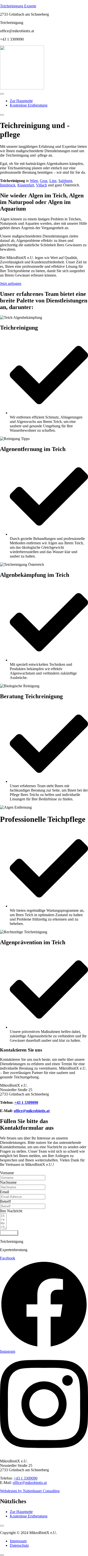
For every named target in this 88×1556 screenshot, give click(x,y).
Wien (34, 181)
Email (4, 1192)
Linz (52, 181)
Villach (41, 185)
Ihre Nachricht (11, 1211)
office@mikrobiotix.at (32, 1111)
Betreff (5, 1201)
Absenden (9, 1233)
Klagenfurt (25, 185)
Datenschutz (19, 1545)
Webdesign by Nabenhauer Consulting (30, 1491)
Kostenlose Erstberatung (28, 105)
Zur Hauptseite (21, 101)
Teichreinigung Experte (18, 6)
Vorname (7, 1173)
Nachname (8, 1182)
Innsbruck (7, 185)
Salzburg (65, 181)
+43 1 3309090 (26, 1102)
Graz (43, 181)
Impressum (18, 1541)
